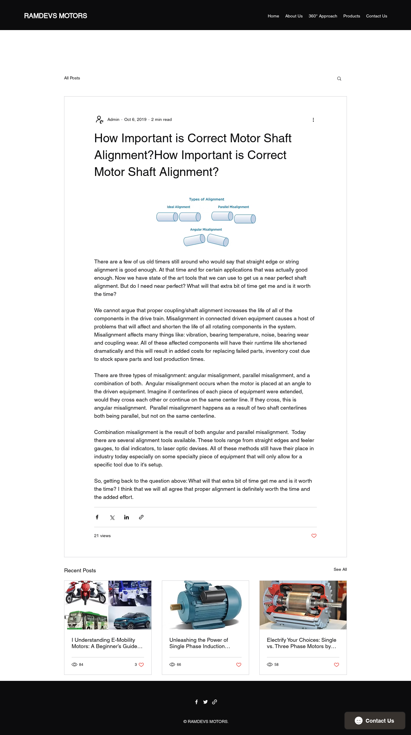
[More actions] (313, 119)
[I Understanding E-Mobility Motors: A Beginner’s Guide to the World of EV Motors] (107, 605)
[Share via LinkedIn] (126, 517)
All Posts (72, 77)
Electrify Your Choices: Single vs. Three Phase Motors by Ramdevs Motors (301, 643)
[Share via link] (141, 517)
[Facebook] (196, 702)
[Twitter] (205, 702)
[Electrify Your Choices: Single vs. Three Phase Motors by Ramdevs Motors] (303, 605)
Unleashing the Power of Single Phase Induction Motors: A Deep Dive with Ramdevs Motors (199, 643)
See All (340, 569)
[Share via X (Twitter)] (112, 517)
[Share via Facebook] (97, 517)
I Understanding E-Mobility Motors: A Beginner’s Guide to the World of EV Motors (107, 643)
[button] (339, 78)
